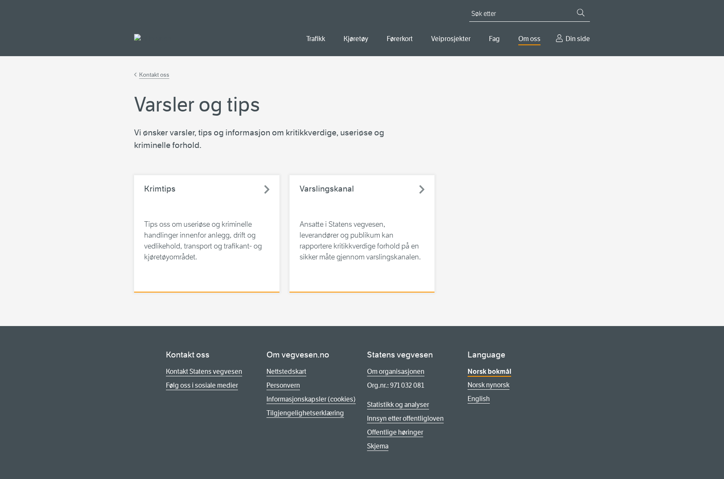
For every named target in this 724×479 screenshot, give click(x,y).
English (479, 399)
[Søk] (580, 12)
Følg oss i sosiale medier (202, 385)
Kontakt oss (154, 74)
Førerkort (400, 39)
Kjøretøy (356, 39)
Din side (578, 39)
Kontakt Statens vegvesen (204, 371)
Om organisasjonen (395, 371)
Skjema (377, 446)
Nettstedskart (286, 371)
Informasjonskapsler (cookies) (311, 399)
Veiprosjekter (451, 39)
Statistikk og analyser (398, 405)
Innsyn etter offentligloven (405, 418)
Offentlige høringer (395, 432)
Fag (494, 39)
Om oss (529, 39)
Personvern (283, 385)
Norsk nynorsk (488, 385)
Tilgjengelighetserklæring (305, 413)
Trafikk (315, 39)
